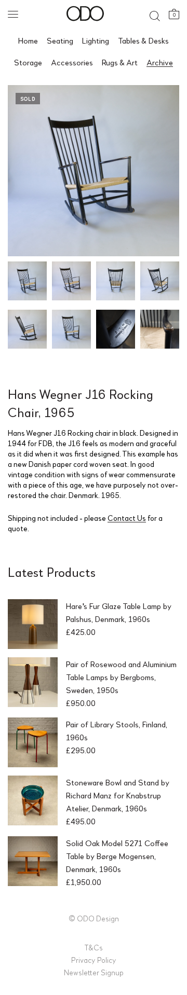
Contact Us (127, 517)
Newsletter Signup (94, 972)
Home (28, 40)
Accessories (72, 62)
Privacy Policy (93, 959)
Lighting (95, 40)
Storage (28, 62)
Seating (60, 40)
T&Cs (93, 947)
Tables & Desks (143, 40)
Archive (159, 62)
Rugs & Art (120, 62)
